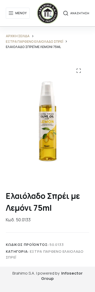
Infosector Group (62, 275)
